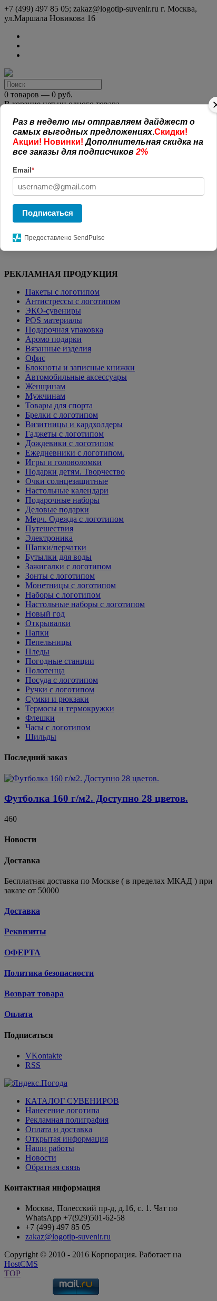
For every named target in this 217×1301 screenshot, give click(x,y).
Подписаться (47, 212)
